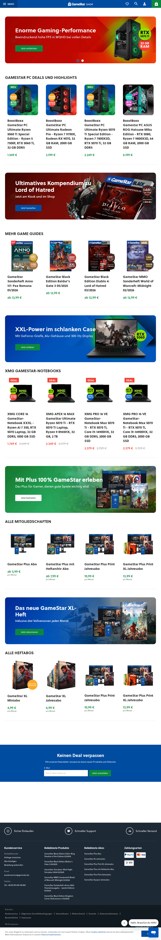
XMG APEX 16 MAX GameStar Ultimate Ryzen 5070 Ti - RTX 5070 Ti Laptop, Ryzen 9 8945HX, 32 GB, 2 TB (60, 425)
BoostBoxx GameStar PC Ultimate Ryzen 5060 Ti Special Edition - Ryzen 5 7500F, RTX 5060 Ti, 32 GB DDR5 (21, 134)
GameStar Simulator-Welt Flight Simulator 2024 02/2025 (58, 871)
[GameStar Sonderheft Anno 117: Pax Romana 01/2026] (22, 256)
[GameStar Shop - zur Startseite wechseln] (80, 4)
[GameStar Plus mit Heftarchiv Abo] (61, 544)
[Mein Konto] (144, 4)
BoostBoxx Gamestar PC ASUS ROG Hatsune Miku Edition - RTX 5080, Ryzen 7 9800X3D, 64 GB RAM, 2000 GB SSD (138, 134)
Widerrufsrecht (78, 913)
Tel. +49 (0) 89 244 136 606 (15, 885)
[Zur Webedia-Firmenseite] (144, 927)
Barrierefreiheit (11, 917)
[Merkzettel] (127, 4)
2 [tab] (82, 61)
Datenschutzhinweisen (51, 934)
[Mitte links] (50, 621)
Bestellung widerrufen (13, 865)
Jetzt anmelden (100, 773)
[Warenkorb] (156, 4)
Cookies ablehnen (98, 931)
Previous (14, 40)
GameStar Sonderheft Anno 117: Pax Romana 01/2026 (20, 283)
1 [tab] (78, 61)
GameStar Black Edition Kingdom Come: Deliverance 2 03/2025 (58, 897)
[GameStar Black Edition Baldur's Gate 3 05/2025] (61, 256)
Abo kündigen (10, 861)
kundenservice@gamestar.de (16, 875)
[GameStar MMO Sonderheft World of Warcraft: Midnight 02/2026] (138, 256)
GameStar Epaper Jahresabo (96, 879)
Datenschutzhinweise (109, 913)
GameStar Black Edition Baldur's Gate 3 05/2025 (58, 281)
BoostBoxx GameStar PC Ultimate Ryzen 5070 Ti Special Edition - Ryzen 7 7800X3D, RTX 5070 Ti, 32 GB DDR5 (99, 134)
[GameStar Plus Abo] (22, 544)
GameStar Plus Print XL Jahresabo (138, 566)
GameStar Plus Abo (22, 564)
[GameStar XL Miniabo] (22, 675)
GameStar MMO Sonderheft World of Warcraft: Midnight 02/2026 (138, 283)
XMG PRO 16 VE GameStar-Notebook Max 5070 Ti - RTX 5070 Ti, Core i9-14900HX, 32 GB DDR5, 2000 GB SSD (99, 427)
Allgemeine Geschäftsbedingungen (37, 913)
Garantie (93, 913)
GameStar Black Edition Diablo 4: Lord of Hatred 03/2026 (96, 283)
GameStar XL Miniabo (17, 698)
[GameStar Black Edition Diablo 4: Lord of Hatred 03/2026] (80, 196)
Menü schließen (14, 4)
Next (147, 40)
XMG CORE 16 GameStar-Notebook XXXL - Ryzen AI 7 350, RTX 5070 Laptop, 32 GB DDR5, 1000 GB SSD (21, 425)
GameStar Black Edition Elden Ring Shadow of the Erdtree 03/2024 (59, 855)
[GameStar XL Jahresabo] (61, 675)
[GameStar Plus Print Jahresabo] (99, 544)
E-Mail (47, 768)
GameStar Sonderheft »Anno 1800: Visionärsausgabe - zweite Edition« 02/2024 (59, 888)
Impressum (26, 917)
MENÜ (11, 4)
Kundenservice (11, 913)
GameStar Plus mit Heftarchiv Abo (60, 566)
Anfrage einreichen (12, 857)
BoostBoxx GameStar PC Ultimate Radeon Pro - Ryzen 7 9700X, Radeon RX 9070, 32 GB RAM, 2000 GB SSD (61, 134)
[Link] (80, 489)
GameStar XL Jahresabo (56, 698)
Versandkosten (62, 913)
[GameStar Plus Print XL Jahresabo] (138, 544)
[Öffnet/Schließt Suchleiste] (136, 4)
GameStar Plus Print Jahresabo (99, 566)
